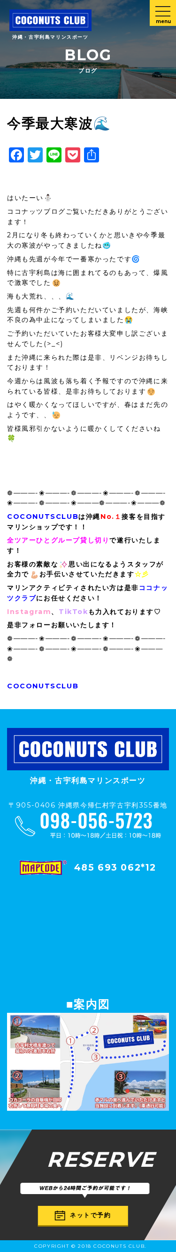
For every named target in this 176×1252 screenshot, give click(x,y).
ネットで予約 (90, 1214)
